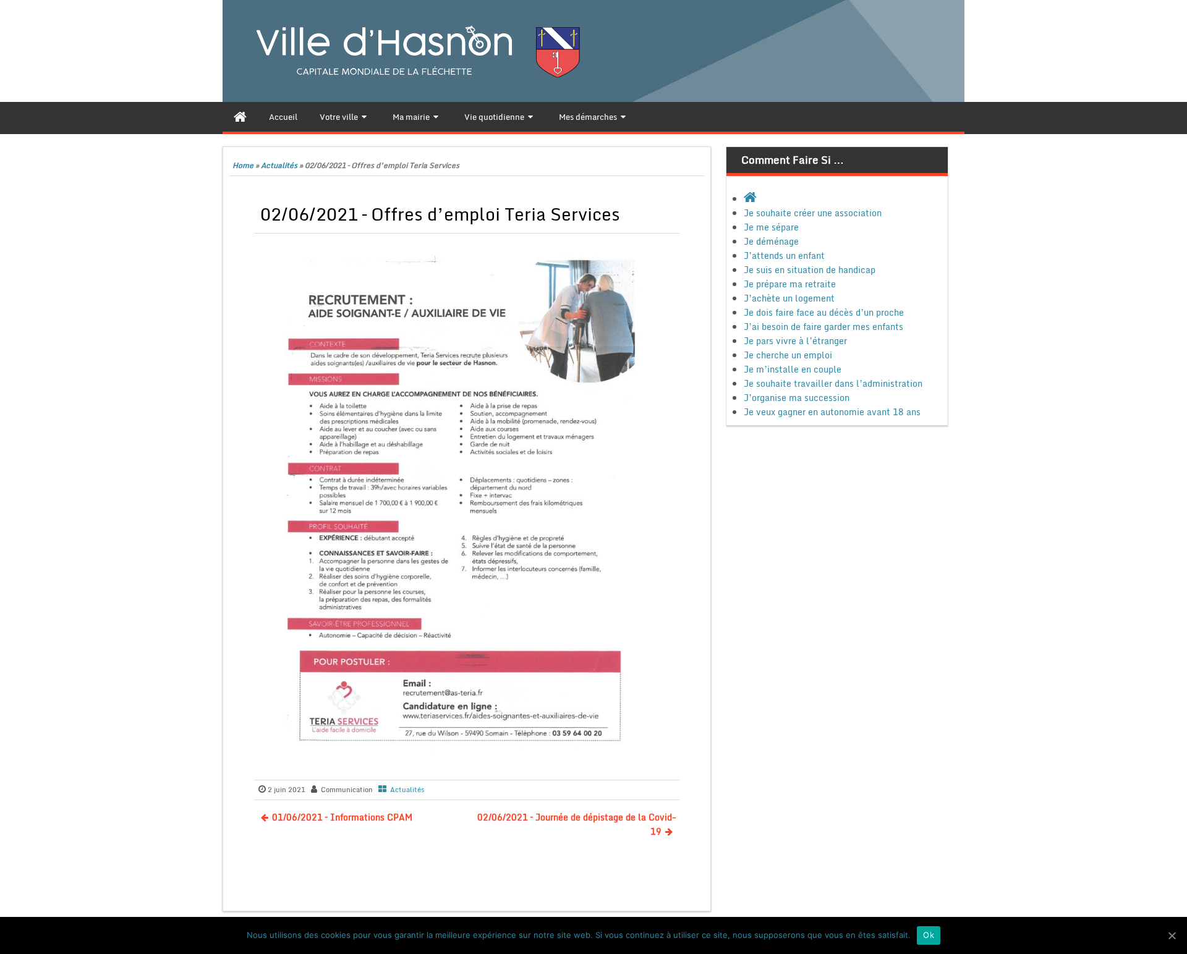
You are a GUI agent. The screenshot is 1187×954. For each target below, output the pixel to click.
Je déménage (771, 241)
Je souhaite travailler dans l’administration (833, 383)
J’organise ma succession (796, 397)
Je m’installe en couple (792, 369)
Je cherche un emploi (788, 355)
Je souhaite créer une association (813, 213)
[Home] (240, 117)
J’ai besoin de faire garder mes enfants (823, 326)
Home (242, 165)
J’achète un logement (789, 298)
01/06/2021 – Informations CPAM (342, 817)
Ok (928, 935)
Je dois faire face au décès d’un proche (824, 312)
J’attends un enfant (784, 255)
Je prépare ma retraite (790, 284)
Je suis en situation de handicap (809, 270)
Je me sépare (771, 227)
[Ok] (1171, 935)
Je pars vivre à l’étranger (795, 341)
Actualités (279, 165)
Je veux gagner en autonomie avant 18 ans (832, 412)
